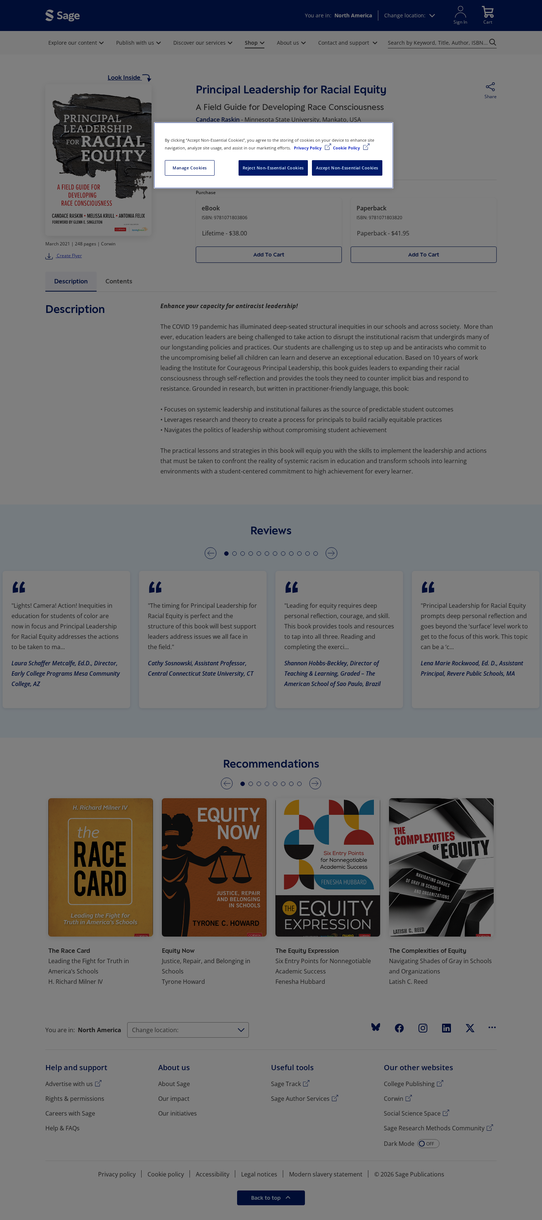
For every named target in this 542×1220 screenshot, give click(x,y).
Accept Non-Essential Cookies (347, 167)
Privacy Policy (308, 148)
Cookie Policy (347, 148)
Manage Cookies (190, 167)
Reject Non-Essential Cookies (273, 167)
